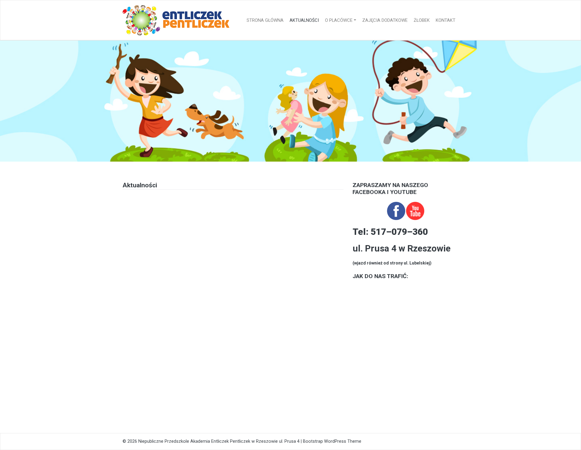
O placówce (339, 20)
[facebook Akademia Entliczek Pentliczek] (396, 210)
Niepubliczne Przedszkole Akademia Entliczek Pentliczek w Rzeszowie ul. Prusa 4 (219, 441)
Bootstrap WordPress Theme (332, 441)
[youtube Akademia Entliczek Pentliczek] (415, 210)
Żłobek (422, 20)
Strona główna (265, 20)
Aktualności (304, 20)
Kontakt (445, 20)
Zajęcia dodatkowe (385, 20)
